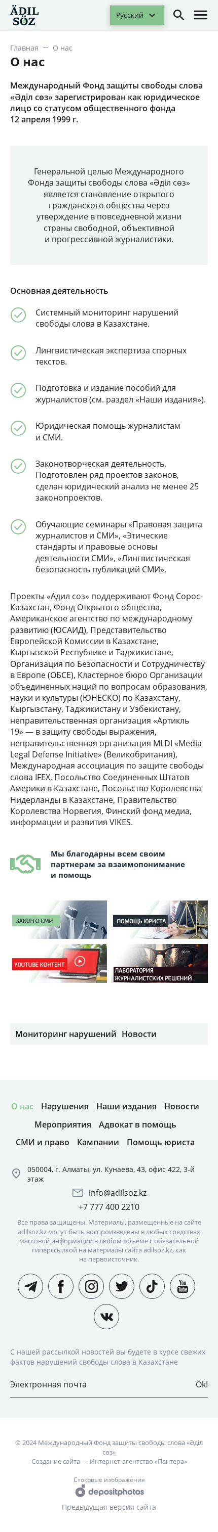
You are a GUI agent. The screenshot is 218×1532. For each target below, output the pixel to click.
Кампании (98, 1142)
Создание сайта (55, 1461)
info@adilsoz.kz (118, 1192)
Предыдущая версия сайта (109, 1507)
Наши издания (126, 1106)
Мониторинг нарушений (66, 1034)
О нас (22, 1106)
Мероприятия (62, 1124)
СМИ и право (42, 1142)
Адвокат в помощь (137, 1124)
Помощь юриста (161, 1142)
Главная (24, 48)
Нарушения (65, 1106)
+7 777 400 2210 (109, 1206)
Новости (139, 1034)
